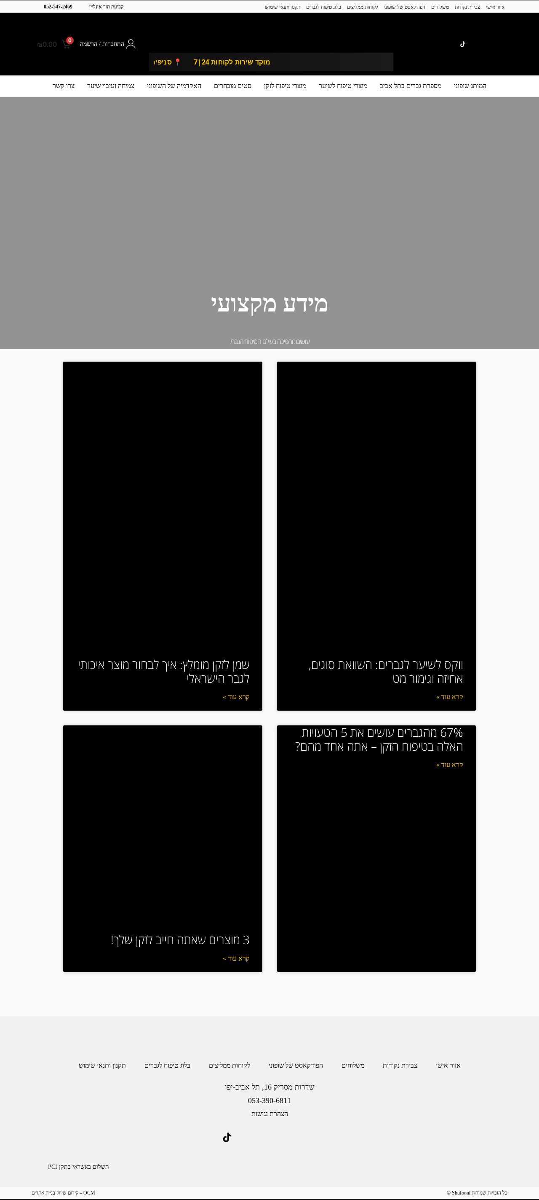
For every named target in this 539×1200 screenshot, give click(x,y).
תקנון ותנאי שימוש (282, 7)
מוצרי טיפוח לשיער (343, 85)
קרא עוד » (449, 697)
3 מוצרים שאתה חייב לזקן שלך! (180, 940)
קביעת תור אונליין (106, 7)
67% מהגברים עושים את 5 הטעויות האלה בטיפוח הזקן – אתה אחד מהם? (379, 739)
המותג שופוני (470, 85)
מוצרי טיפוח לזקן (285, 85)
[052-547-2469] (35, 7)
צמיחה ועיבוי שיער (110, 85)
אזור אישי (495, 7)
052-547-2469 (58, 7)
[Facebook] (487, 44)
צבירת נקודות (467, 7)
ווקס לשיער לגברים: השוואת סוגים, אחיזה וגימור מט (386, 671)
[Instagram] (499, 44)
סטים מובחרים (232, 85)
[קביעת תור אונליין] (81, 7)
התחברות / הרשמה (102, 44)
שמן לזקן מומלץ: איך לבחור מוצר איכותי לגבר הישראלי (164, 671)
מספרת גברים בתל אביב (410, 85)
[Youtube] (475, 44)
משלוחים (440, 7)
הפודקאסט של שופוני (404, 7)
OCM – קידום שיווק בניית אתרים (63, 1193)
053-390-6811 (269, 1100)
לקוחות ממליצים (362, 7)
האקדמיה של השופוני (174, 85)
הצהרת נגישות (269, 1113)
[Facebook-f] (283, 1137)
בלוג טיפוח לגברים (323, 7)
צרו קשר (64, 85)
